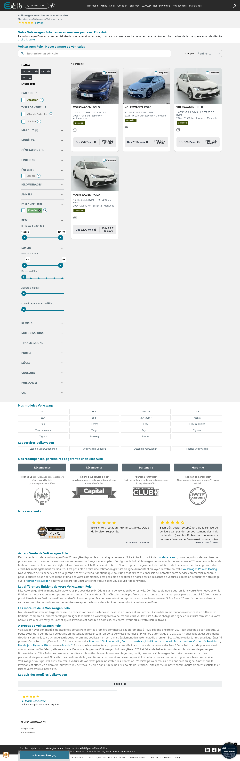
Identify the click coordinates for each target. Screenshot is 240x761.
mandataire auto (167, 557)
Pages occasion (161, 757)
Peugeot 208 (97, 641)
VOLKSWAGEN (28, 71)
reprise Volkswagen (38, 581)
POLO (25, 78)
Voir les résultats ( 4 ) (44, 755)
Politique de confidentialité (107, 757)
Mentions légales (73, 757)
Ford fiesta (213, 641)
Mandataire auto (25, 19)
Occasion (122, 5)
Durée (30, 271)
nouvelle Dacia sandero (177, 641)
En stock (134, 5)
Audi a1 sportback (133, 641)
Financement (138, 757)
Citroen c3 (199, 641)
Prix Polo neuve (28, 732)
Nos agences (180, 5)
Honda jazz (25, 645)
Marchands (195, 5)
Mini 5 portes (153, 641)
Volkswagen (39, 19)
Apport (30, 287)
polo (43, 71)
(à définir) (34, 271)
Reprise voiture (161, 5)
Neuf (112, 5)
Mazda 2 (67, 645)
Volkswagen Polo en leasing (200, 569)
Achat (104, 5)
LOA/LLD (146, 5)
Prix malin (92, 5)
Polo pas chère (27, 728)
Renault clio (113, 641)
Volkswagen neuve (54, 19)
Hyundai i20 (40, 645)
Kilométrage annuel (37, 303)
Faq (177, 757)
